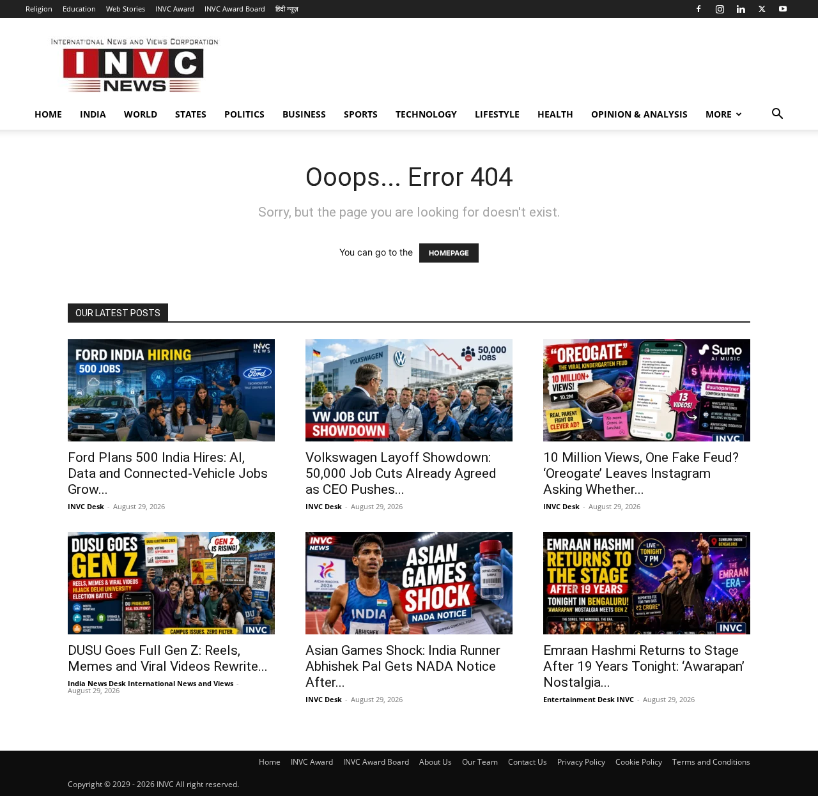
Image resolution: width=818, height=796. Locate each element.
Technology (426, 114)
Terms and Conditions (711, 761)
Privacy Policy (581, 761)
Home (48, 114)
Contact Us (527, 761)
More (719, 114)
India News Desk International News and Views (150, 683)
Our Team (480, 761)
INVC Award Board (234, 8)
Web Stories (125, 8)
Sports (361, 114)
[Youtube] (782, 9)
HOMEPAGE (449, 253)
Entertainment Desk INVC (588, 699)
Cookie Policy (638, 761)
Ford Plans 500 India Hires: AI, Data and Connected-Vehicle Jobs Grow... (168, 473)
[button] (777, 115)
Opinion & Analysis (639, 114)
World (140, 114)
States (190, 114)
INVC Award (174, 8)
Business (304, 114)
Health (555, 114)
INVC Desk (86, 506)
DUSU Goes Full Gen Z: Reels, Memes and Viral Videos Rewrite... (168, 658)
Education (79, 8)
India (93, 114)
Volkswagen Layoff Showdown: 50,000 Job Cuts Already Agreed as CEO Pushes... (401, 473)
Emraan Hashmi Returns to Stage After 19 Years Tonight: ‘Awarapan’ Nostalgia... (644, 666)
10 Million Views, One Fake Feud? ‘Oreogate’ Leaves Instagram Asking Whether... (641, 473)
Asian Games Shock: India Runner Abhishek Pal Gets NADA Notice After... (402, 666)
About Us (435, 761)
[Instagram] (719, 9)
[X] (761, 9)
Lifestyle (497, 114)
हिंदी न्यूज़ (286, 8)
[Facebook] (698, 9)
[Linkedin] (740, 9)
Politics (244, 114)
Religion (39, 8)
